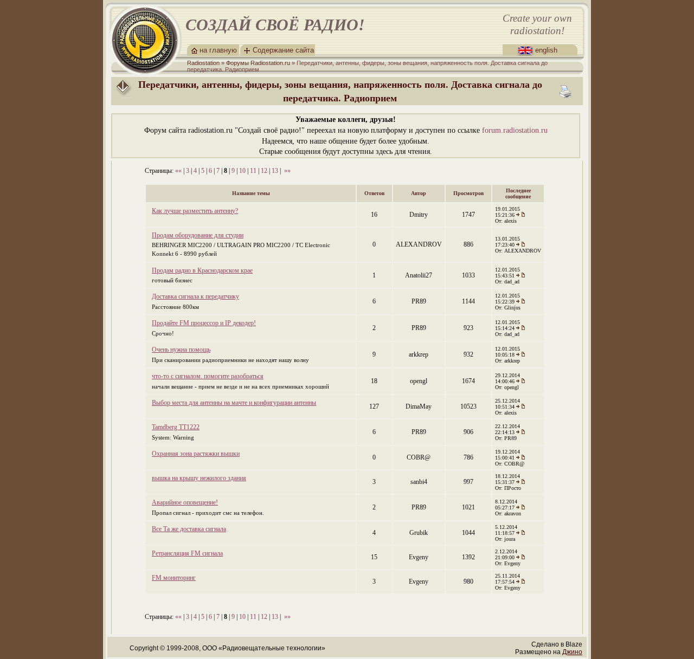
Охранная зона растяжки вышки (196, 453)
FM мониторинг (174, 578)
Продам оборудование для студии (197, 235)
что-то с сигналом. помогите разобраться (208, 376)
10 (242, 171)
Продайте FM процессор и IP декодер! (204, 323)
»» (287, 171)
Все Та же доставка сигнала (189, 529)
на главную (218, 50)
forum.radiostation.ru (515, 130)
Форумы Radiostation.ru (258, 63)
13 (275, 171)
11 (253, 171)
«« (178, 171)
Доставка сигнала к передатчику (195, 296)
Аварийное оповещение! (185, 502)
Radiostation (203, 63)
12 (264, 171)
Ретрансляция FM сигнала (187, 553)
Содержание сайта (283, 50)
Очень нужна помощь (181, 349)
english (546, 50)
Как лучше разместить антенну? (195, 211)
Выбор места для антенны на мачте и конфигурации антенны (234, 402)
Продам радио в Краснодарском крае (202, 270)
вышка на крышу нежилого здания (199, 478)
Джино (572, 652)
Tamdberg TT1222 (176, 427)
